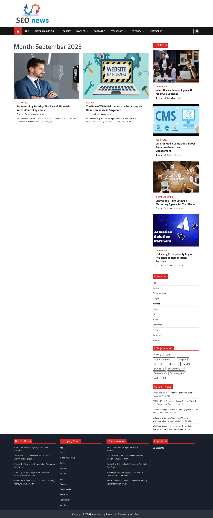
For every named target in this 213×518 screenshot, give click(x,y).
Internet (156, 303)
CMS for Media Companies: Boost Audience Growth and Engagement (175, 147)
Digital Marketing (44, 31)
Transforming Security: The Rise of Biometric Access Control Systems (43, 108)
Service (156, 319)
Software (99, 31)
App (27, 31)
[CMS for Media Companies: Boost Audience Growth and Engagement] (176, 120)
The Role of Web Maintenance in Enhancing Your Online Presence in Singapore (115, 108)
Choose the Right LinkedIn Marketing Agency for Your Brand (175, 202)
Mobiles (80, 31)
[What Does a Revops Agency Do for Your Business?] (176, 66)
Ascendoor (111, 514)
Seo (154, 314)
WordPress (135, 514)
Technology (117, 31)
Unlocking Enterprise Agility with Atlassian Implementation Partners (175, 257)
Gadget (67, 31)
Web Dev (136, 31)
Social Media (158, 324)
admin (21, 114)
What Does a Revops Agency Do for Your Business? (174, 92)
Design (156, 288)
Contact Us (156, 31)
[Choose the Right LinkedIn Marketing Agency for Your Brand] (176, 177)
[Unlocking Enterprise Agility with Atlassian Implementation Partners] (176, 230)
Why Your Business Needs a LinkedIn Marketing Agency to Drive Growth (173, 428)
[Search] (197, 31)
